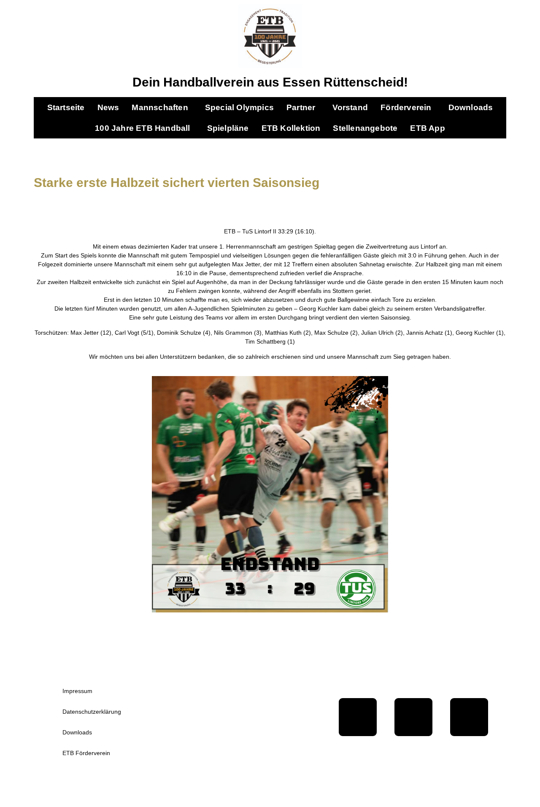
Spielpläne (228, 128)
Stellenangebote (365, 128)
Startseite (66, 107)
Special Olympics (239, 107)
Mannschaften (160, 107)
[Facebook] (358, 717)
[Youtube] (413, 717)
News (108, 107)
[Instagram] (469, 717)
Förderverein (406, 107)
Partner (300, 107)
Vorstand (350, 107)
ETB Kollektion (291, 128)
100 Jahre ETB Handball (142, 128)
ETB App (427, 128)
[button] (161, 107)
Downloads (470, 107)
